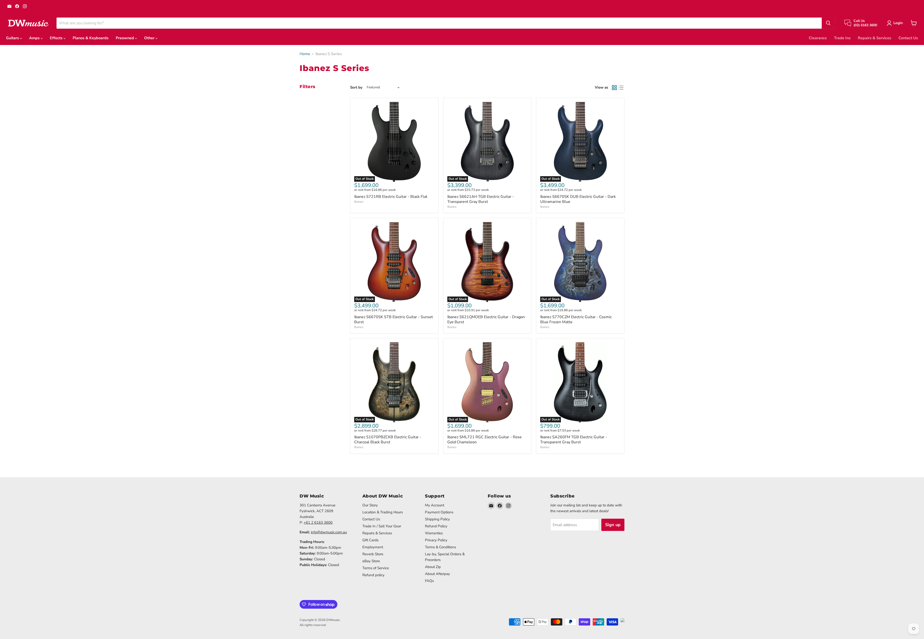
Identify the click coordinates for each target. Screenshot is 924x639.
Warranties (434, 533)
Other (149, 38)
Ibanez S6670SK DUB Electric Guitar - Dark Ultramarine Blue (578, 199)
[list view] (621, 87)
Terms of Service (375, 568)
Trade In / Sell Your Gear (381, 526)
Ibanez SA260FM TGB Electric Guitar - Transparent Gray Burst (573, 439)
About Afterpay (437, 573)
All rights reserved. (313, 625)
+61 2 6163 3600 (318, 522)
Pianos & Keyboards (91, 38)
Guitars (13, 38)
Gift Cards (370, 540)
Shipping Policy (437, 519)
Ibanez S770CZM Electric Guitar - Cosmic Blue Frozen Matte (576, 319)
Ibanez (358, 202)
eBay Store (371, 561)
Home (305, 54)
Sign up (613, 525)
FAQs (429, 580)
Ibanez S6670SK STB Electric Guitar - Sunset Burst (393, 319)
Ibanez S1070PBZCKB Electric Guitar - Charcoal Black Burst (387, 439)
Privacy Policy (436, 540)
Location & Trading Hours (382, 512)
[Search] (828, 23)
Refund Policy (436, 526)
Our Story (370, 505)
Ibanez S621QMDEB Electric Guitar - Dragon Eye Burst (486, 319)
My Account (434, 505)
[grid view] (614, 87)
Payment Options (439, 512)
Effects (57, 38)
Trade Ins (842, 38)
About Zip (433, 566)
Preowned (125, 38)
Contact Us (908, 38)
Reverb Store (372, 554)
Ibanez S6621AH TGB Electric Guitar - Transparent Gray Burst (480, 199)
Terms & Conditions (440, 547)
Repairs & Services (874, 38)
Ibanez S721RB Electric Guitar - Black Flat (390, 196)
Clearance (818, 38)
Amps (35, 38)
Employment (372, 547)
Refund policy (373, 575)
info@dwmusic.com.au (329, 532)
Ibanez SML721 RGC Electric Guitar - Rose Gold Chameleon (484, 439)
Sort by (356, 87)
